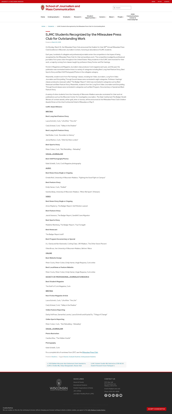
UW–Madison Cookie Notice (96, 410)
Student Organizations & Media (83, 388)
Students (54, 357)
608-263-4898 (114, 391)
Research (77, 17)
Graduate (66, 17)
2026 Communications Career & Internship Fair (133, 17)
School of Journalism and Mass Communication (63, 7)
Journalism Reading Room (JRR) (83, 394)
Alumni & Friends (78, 382)
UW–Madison (12, 1)
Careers (102, 17)
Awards (66, 357)
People (120, 17)
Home (43, 17)
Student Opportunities (90, 17)
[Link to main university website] (59, 391)
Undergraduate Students (88, 357)
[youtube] (120, 395)
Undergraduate (53, 17)
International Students (80, 385)
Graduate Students (74, 357)
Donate (166, 1)
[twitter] (109, 395)
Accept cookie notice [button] (156, 409)
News (153, 1)
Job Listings (77, 391)
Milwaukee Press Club (90, 352)
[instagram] (117, 395)
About (111, 17)
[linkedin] (113, 395)
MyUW (160, 1)
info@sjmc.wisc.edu (114, 389)
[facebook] (105, 395)
